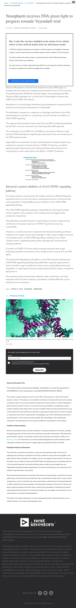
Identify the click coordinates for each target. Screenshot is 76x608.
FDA (21, 289)
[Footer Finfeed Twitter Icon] (45, 593)
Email (10, 356)
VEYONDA (28, 289)
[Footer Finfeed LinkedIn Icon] (51, 593)
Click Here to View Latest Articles (23, 81)
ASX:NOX (29, 3)
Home (6, 3)
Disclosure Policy (12, 439)
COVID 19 (14, 289)
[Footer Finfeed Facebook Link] (40, 593)
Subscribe (39, 370)
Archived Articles (17, 3)
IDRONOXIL (38, 289)
